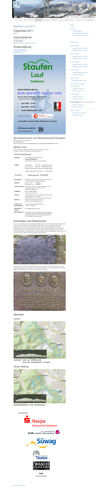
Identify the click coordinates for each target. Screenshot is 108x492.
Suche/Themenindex (69, 20)
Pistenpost (46, 20)
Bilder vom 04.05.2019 (78, 91)
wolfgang (23, 485)
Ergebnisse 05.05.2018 (78, 96)
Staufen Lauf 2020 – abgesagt (78, 84)
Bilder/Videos (54, 20)
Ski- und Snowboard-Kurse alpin (80, 35)
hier (17, 33)
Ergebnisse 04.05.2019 (78, 88)
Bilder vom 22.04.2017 (78, 107)
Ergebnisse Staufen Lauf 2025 (80, 48)
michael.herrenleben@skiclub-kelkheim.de (26, 43)
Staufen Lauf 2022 (75, 70)
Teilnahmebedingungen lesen (20, 49)
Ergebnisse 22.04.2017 (78, 105)
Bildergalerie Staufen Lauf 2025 (80, 50)
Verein (25, 20)
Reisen (72, 28)
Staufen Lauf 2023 (75, 61)
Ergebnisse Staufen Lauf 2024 (80, 56)
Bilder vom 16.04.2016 (78, 115)
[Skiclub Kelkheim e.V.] (54, 8)
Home (15, 20)
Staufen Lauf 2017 (75, 102)
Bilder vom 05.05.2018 (78, 99)
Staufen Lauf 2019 (75, 86)
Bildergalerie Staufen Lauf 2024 (80, 58)
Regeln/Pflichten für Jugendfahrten (81, 33)
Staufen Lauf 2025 (75, 45)
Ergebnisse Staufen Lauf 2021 (80, 80)
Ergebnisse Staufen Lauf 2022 (80, 72)
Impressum (78, 20)
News (20, 20)
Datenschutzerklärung (88, 20)
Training (31, 20)
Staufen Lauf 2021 (75, 78)
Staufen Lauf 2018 (75, 94)
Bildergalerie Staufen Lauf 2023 (80, 66)
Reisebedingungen (77, 31)
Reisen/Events (38, 20)
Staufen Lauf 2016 (75, 110)
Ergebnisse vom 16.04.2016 (79, 113)
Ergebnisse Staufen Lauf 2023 (80, 64)
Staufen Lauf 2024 (75, 53)
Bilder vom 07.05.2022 (78, 74)
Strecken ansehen (18, 52)
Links (61, 20)
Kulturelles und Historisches (20, 51)
